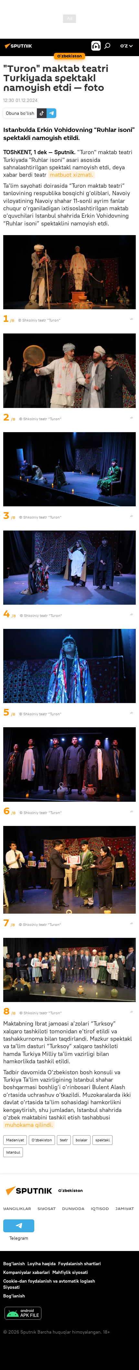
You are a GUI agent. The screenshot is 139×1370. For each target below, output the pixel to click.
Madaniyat (15, 1139)
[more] (131, 319)
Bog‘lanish (14, 1263)
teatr (64, 1139)
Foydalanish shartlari (79, 1263)
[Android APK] (23, 1314)
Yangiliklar (17, 1208)
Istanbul (13, 1152)
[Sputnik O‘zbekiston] (19, 48)
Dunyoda (73, 1208)
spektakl (102, 1139)
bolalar (82, 1139)
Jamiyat (124, 1208)
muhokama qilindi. (29, 1124)
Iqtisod (100, 1208)
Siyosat (46, 1208)
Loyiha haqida (41, 1263)
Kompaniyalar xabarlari (26, 1272)
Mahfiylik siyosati (70, 1272)
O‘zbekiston (42, 1139)
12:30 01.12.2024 (20, 100)
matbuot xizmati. (71, 174)
